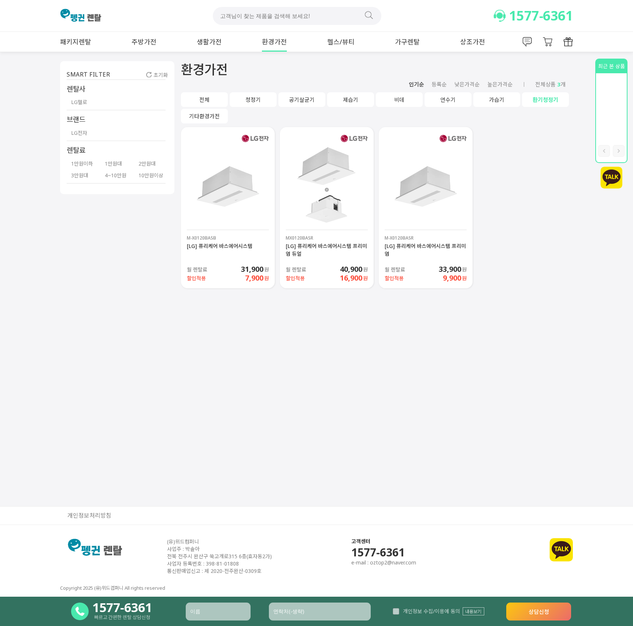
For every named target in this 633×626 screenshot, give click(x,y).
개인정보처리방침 (89, 515)
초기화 (160, 74)
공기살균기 (302, 99)
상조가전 (472, 41)
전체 (204, 99)
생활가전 (209, 41)
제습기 (350, 99)
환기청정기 (545, 99)
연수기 (448, 99)
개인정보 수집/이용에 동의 (431, 611)
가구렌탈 (407, 41)
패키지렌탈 (75, 41)
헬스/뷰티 (341, 41)
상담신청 (539, 611)
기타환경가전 (204, 116)
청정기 (253, 99)
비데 (399, 99)
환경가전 (274, 41)
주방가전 (144, 41)
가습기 (496, 99)
